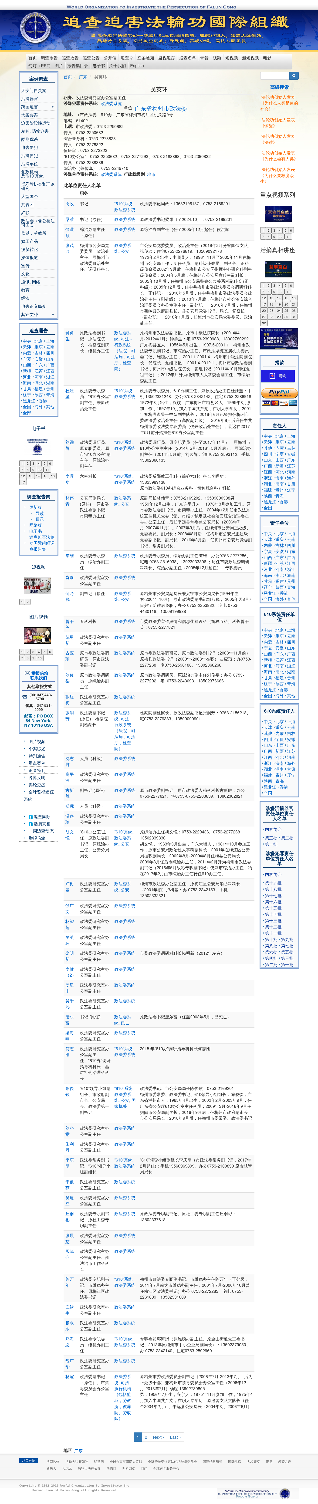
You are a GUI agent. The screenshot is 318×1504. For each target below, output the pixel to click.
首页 (32, 57)
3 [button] (33, 463)
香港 (43, 401)
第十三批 (273, 920)
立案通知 (145, 57)
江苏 (38, 371)
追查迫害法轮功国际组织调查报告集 (41, 543)
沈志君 (69, 761)
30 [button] (286, 316)
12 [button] (23, 476)
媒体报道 (29, 257)
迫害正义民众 (33, 306)
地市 (151, 174)
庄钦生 (69, 1310)
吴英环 (69, 940)
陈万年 (69, 1282)
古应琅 (69, 656)
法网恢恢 (53, 1461)
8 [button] (28, 469)
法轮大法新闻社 (76, 1461)
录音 (204, 57)
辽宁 (27, 395)
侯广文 (69, 908)
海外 (38, 406)
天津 (27, 347)
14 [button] (38, 476)
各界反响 (37, 777)
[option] (38, 444)
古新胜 (69, 793)
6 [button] (50, 463)
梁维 (69, 219)
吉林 (38, 353)
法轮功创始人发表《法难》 (277, 139)
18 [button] (271, 304)
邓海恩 (69, 1342)
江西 (50, 371)
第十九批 (273, 883)
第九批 (287, 939)
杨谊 (69, 1376)
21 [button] (294, 304)
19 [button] (279, 304)
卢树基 (69, 886)
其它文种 (29, 314)
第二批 (287, 838)
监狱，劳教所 (33, 233)
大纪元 (67, 1468)
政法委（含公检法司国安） (38, 222)
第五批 (287, 952)
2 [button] (28, 463)
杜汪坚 (69, 393)
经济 (25, 298)
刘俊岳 (69, 678)
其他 (50, 406)
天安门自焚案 (33, 90)
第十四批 (273, 914)
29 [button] (279, 316)
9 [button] (33, 469)
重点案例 (37, 763)
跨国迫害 (29, 107)
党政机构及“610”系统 (32, 173)
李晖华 (69, 479)
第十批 (271, 939)
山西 (27, 365)
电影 (267, 57)
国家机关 (125, 1103)
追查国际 (42, 816)
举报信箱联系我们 (38, 675)
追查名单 (187, 57)
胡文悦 (69, 835)
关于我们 (117, 65)
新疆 (27, 371)
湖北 (38, 383)
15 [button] (45, 476)
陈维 (69, 555)
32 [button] (264, 323)
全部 (27, 412)
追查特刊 (37, 770)
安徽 (38, 359)
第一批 (271, 844)
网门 (144, 1468)
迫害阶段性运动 (36, 123)
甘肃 (27, 388)
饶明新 (69, 956)
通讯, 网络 (30, 282)
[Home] (36, 27)
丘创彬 (69, 1216)
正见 (269, 1461)
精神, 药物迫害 (35, 131)
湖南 (50, 383)
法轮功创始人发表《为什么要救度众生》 (277, 175)
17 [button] (23, 482)
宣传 (25, 265)
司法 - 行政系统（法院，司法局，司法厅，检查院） (124, 354)
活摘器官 (29, 98)
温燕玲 (69, 819)
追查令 (127, 57)
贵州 (50, 388)
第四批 (271, 958)
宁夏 (27, 359)
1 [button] (22, 463)
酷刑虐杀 (29, 139)
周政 (69, 203)
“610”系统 (123, 203)
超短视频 (250, 57)
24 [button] (279, 310)
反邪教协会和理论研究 (38, 186)
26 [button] (294, 310)
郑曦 (69, 806)
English (137, 65)
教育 (25, 290)
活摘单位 (29, 163)
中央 (27, 341)
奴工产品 (29, 241)
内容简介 (273, 829)
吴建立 (69, 1200)
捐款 (282, 376)
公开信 (110, 57)
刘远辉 (69, 445)
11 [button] (47, 469)
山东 (50, 359)
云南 (50, 347)
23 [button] (271, 310)
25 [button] (286, 310)
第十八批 (273, 889)
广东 (38, 365)
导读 (40, 513)
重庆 (38, 347)
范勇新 (69, 640)
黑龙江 (29, 401)
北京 (38, 341)
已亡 (125, 1023)
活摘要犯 (29, 155)
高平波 (69, 777)
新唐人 (51, 1468)
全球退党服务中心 (166, 1468)
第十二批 (273, 927)
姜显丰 (69, 988)
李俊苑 (69, 1184)
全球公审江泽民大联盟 (126, 1461)
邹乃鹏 (69, 596)
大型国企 (29, 196)
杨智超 (69, 924)
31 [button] (294, 316)
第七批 (287, 945)
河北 (27, 377)
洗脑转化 (29, 249)
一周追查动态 (41, 831)
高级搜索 (279, 86)
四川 (50, 353)
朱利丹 (69, 1147)
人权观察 (253, 1461)
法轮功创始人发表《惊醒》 (277, 122)
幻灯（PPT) (39, 65)
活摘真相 (42, 823)
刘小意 (69, 1131)
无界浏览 (128, 1468)
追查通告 (70, 57)
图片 (59, 65)
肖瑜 (69, 577)
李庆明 (69, 1163)
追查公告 (91, 57)
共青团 (27, 204)
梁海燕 (69, 1035)
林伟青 (69, 501)
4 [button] (39, 463)
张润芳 (69, 715)
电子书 (98, 65)
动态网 (111, 1468)
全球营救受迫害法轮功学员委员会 (172, 1461)
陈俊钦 (69, 1091)
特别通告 (37, 756)
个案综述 (37, 748)
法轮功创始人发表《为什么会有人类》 (279, 156)
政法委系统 (111, 103)
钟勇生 (69, 335)
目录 (40, 519)
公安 (125, 251)
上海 (50, 341)
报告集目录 (77, 65)
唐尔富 (69, 1020)
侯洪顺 (69, 232)
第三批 (271, 838)
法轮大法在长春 (89, 1468)
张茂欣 (69, 248)
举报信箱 (37, 838)
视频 (217, 57)
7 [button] (22, 469)
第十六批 (273, 901)
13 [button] (30, 476)
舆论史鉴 (37, 784)
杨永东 (69, 1326)
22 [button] (264, 310)
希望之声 (284, 1461)
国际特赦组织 (212, 1461)
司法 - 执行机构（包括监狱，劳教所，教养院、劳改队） (123, 1400)
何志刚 (69, 1051)
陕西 (38, 395)
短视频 (231, 57)
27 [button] (264, 316)
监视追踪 (166, 57)
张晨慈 (69, 1238)
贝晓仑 (69, 1254)
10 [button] (40, 469)
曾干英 (69, 624)
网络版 (35, 525)
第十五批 (273, 908)
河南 (38, 377)
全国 (27, 406)
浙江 (50, 377)
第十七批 (273, 895)
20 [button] (286, 304)
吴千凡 (69, 1003)
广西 (50, 365)
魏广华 (69, 1363)
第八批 (271, 945)
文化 (25, 273)
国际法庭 (234, 1461)
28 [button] (271, 316)
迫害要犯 (29, 147)
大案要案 (29, 115)
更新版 (35, 507)
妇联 (25, 212)
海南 (27, 383)
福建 (38, 388)
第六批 (271, 952)
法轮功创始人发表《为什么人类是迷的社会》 (279, 103)
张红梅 (69, 700)
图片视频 (37, 741)
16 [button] (53, 476)
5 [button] (44, 463)
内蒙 (27, 353)
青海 (50, 395)
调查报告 (49, 57)
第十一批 (273, 933)
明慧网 (99, 1461)
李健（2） (70, 972)
